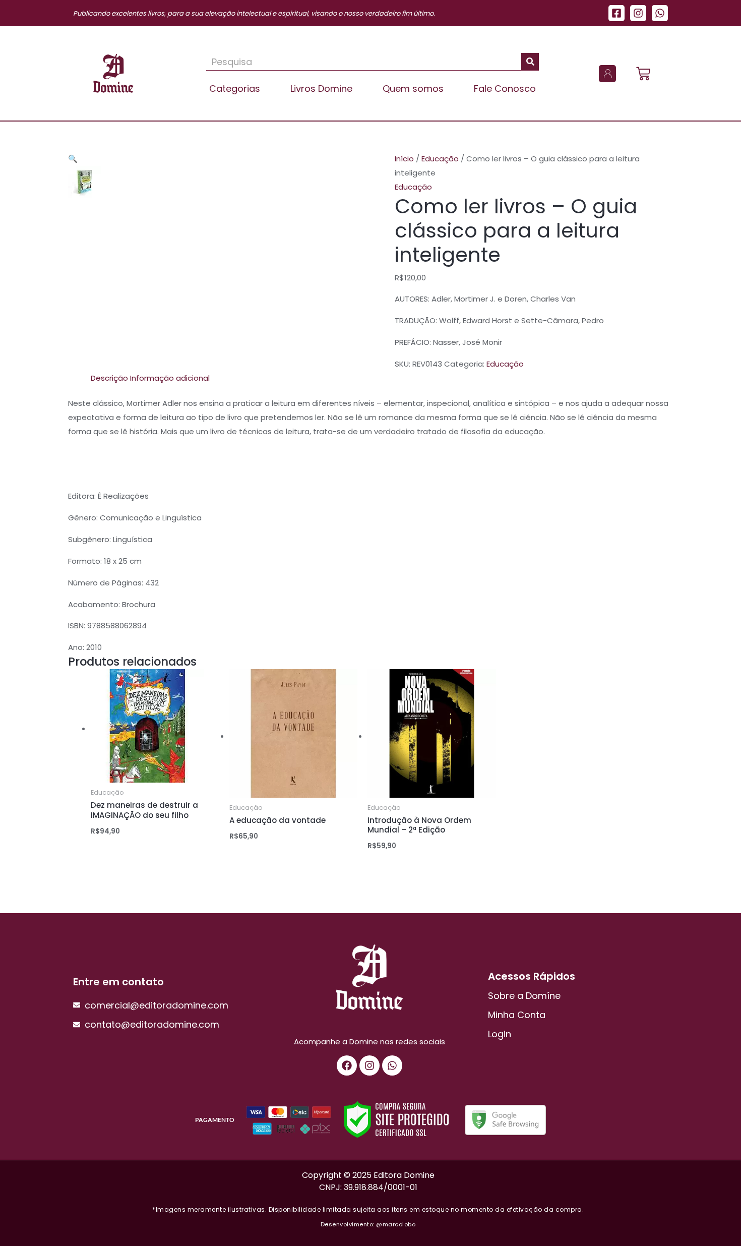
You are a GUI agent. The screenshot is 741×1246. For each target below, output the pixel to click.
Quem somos (413, 88)
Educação (440, 158)
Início (404, 158)
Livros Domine (321, 88)
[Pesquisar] (530, 61)
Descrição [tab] (109, 378)
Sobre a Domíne (524, 995)
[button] (73, 158)
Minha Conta (516, 1014)
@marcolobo (395, 1224)
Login (499, 1034)
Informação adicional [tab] (170, 378)
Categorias (234, 88)
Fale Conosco (505, 88)
